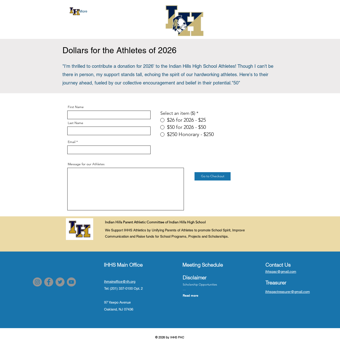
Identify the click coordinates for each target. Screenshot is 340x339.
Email (71, 141)
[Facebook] (48, 281)
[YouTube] (71, 281)
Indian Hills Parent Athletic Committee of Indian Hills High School (155, 222)
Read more (190, 295)
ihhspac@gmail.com (280, 272)
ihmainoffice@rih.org (119, 281)
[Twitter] (60, 281)
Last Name (75, 122)
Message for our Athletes (86, 164)
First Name (76, 107)
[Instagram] (37, 281)
